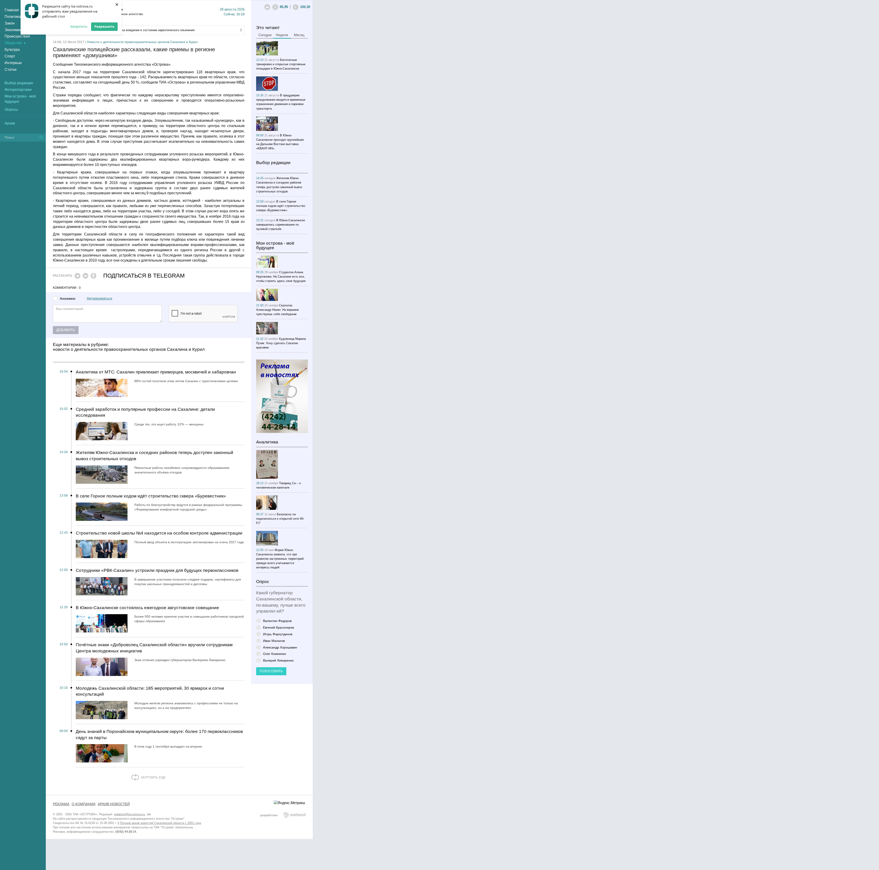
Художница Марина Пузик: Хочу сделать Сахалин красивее (281, 343)
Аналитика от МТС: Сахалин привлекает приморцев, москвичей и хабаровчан (156, 372)
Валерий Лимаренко (278, 660)
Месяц (299, 35)
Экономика (14, 30)
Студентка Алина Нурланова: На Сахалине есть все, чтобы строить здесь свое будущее (281, 276)
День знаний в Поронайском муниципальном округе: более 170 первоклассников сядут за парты (159, 734)
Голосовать (271, 671)
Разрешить (104, 26)
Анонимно (67, 298)
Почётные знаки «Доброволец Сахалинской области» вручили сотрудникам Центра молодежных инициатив (154, 647)
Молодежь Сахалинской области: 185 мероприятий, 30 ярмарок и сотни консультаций (150, 691)
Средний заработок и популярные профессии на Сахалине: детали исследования (145, 412)
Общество (13, 43)
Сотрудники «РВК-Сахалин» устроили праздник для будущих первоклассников (157, 570)
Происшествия (17, 36)
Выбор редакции (19, 83)
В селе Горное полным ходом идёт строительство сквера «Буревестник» (151, 496)
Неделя (282, 35)
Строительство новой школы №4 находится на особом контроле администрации (159, 533)
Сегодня (264, 35)
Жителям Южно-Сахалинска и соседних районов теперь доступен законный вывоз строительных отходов (154, 455)
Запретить (78, 26)
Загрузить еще (153, 777)
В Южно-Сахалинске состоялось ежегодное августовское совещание (147, 607)
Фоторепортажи (18, 90)
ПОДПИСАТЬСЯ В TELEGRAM (144, 275)
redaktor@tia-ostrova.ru (129, 814)
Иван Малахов (274, 640)
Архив (10, 123)
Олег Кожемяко (274, 653)
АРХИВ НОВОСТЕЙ (114, 804)
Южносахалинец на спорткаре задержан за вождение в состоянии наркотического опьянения (130, 30)
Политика (13, 17)
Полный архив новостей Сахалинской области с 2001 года (160, 823)
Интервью (13, 63)
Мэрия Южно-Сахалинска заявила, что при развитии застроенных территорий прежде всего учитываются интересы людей (280, 558)
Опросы (11, 109)
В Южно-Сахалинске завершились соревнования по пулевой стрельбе (280, 225)
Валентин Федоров (277, 620)
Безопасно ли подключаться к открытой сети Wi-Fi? (280, 519)
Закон (10, 23)
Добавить (65, 330)
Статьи (10, 69)
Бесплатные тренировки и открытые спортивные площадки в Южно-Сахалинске (280, 64)
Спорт (10, 56)
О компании (83, 804)
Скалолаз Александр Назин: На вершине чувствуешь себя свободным (277, 310)
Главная (12, 10)
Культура (12, 49)
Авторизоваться (99, 298)
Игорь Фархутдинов (277, 634)
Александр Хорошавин (280, 647)
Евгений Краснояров (278, 627)
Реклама (61, 804)
